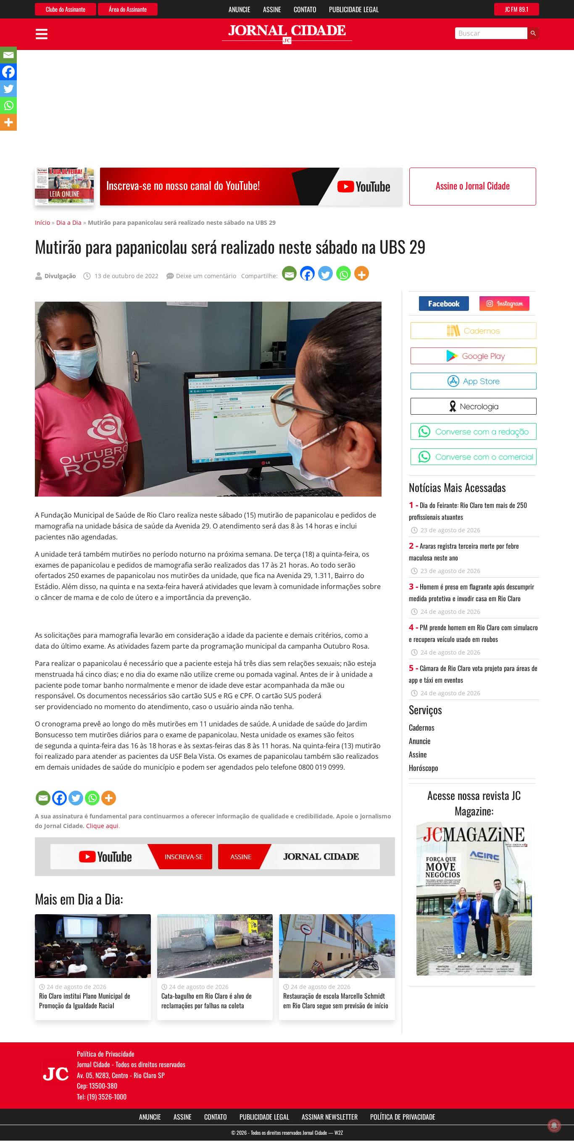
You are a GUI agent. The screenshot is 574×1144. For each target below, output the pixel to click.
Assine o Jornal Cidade (473, 185)
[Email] (290, 273)
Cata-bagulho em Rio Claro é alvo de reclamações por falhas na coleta (206, 1000)
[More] (362, 273)
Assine (272, 9)
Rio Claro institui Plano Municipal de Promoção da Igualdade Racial (84, 1000)
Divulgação (60, 276)
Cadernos (421, 727)
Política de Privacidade (402, 1117)
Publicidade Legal (354, 9)
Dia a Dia (69, 222)
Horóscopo (423, 767)
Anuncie (239, 9)
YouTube (131, 856)
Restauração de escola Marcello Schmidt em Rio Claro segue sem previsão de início (335, 1000)
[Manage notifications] (554, 1125)
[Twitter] (326, 273)
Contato (305, 9)
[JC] (56, 1073)
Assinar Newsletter (330, 1117)
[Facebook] (308, 273)
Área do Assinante (128, 9)
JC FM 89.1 (516, 9)
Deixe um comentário (206, 276)
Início (42, 222)
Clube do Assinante (65, 9)
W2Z (338, 1132)
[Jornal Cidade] (287, 34)
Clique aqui (102, 826)
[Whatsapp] (344, 273)
